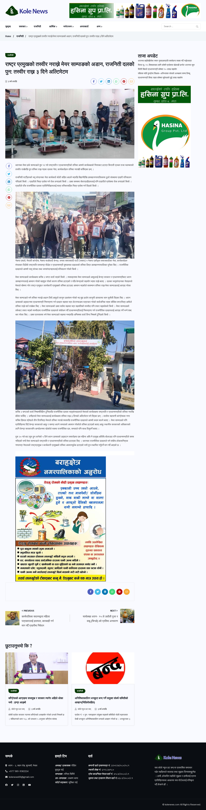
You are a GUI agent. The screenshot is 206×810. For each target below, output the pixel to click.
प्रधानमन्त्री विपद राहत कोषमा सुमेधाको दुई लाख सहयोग (160, 77)
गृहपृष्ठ (8, 26)
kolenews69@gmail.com (21, 777)
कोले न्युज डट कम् (18, 709)
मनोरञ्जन (67, 26)
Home (8, 36)
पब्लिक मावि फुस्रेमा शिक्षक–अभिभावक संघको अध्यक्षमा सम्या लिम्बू (164, 73)
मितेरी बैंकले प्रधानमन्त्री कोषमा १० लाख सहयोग (157, 69)
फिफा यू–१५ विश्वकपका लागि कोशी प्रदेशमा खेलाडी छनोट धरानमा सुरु (166, 64)
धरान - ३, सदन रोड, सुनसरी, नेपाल (22, 765)
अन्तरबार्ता (84, 26)
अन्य (98, 26)
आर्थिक (52, 26)
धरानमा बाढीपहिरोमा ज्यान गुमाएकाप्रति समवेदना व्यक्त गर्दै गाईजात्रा (165, 60)
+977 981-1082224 (18, 771)
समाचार (22, 26)
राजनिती (37, 26)
